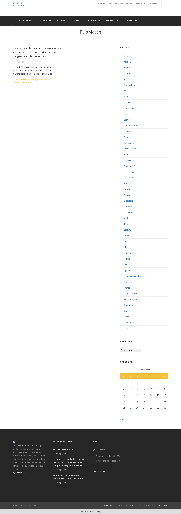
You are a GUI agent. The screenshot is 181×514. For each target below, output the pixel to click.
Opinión (47, 20)
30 (165, 407)
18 (130, 401)
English (129, 3)
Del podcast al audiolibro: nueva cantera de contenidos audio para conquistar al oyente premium (69, 462)
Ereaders (128, 183)
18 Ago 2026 (61, 482)
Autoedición (129, 102)
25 (130, 407)
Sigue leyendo (19, 472)
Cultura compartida (132, 137)
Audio (126, 96)
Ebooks (33, 80)
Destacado (129, 143)
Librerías (128, 235)
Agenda (127, 61)
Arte (126, 90)
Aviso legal (108, 505)
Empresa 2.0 (129, 166)
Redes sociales (130, 293)
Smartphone (129, 305)
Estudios (62, 20)
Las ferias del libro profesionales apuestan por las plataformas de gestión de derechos (37, 52)
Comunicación (130, 125)
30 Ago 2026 (61, 453)
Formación (112, 20)
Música (127, 258)
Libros (77, 20)
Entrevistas (94, 20)
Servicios (119, 3)
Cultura (127, 131)
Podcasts (128, 282)
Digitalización (22, 80)
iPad (126, 218)
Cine (126, 114)
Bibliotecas (129, 108)
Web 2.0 (127, 328)
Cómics (127, 119)
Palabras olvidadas (132, 276)
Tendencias (130, 20)
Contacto (153, 3)
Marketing (128, 253)
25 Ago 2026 (61, 469)
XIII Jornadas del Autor (63, 449)
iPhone (127, 224)
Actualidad (128, 56)
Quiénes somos (104, 3)
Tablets (127, 316)
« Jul (122, 419)
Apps (126, 79)
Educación (128, 160)
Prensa (127, 287)
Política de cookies (127, 505)
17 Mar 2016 (20, 62)
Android (127, 73)
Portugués (141, 3)
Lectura (127, 229)
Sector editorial (131, 299)
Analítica (127, 67)
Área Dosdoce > (28, 20)
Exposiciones (130, 200)
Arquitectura (129, 85)
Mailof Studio (161, 505)
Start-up (127, 311)
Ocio (126, 264)
